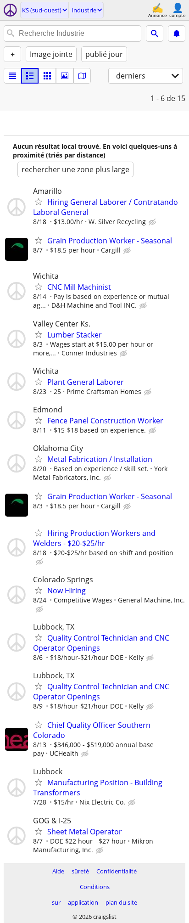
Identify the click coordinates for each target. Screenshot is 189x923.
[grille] (47, 76)
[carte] (82, 76)
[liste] (12, 76)
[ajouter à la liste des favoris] (38, 201)
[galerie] (64, 76)
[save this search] (176, 33)
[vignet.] (30, 76)
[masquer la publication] (153, 222)
